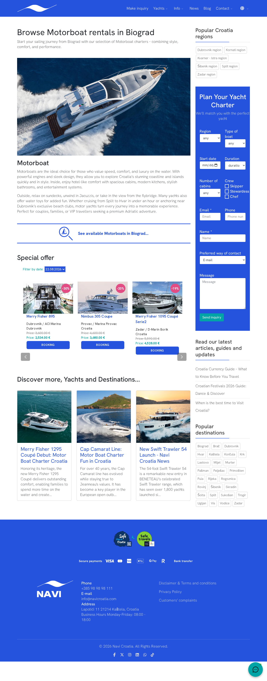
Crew (229, 180)
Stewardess (239, 191)
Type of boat (231, 134)
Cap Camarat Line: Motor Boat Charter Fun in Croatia (102, 455)
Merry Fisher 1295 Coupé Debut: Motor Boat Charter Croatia (44, 455)
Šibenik (216, 487)
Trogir (242, 495)
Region (205, 131)
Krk (242, 454)
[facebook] (114, 654)
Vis (213, 503)
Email (206, 210)
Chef (234, 196)
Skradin (231, 487)
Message (207, 275)
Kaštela (214, 454)
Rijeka (212, 479)
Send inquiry (211, 317)
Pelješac (219, 471)
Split (213, 495)
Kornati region (235, 50)
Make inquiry (137, 8)
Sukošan (227, 495)
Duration (232, 158)
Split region (230, 66)
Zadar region (206, 74)
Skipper (236, 186)
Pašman (203, 471)
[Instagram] (129, 654)
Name (206, 231)
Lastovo (203, 462)
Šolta (201, 495)
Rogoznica (228, 479)
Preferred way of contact (220, 253)
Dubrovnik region (209, 50)
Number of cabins (209, 183)
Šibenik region (207, 66)
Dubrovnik (231, 446)
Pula (200, 479)
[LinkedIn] (137, 654)
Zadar (238, 503)
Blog (207, 8)
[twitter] (122, 654)
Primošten (237, 471)
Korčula (229, 454)
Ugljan (202, 503)
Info (177, 8)
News (194, 8)
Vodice (224, 503)
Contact (222, 8)
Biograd (203, 446)
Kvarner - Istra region (212, 58)
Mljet (217, 462)
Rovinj (202, 487)
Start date (208, 158)
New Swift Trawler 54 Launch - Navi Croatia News (163, 455)
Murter (230, 462)
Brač (216, 446)
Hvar (201, 454)
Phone (230, 210)
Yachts (158, 8)
